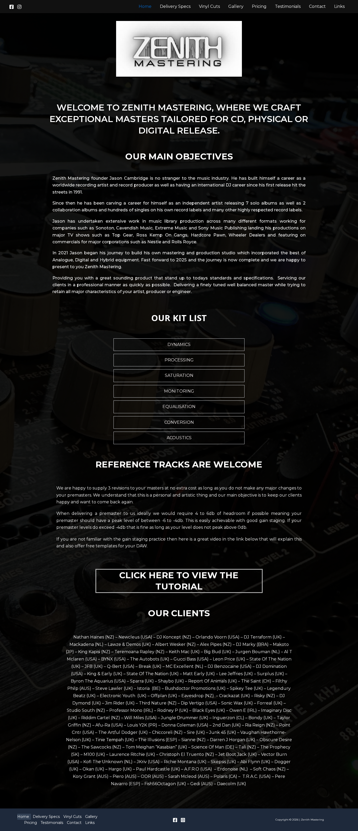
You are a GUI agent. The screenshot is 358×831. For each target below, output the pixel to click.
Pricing (259, 6)
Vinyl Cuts (209, 6)
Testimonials (288, 6)
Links (339, 6)
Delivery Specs (175, 6)
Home (145, 6)
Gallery (235, 6)
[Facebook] (11, 6)
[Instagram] (19, 6)
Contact (317, 6)
